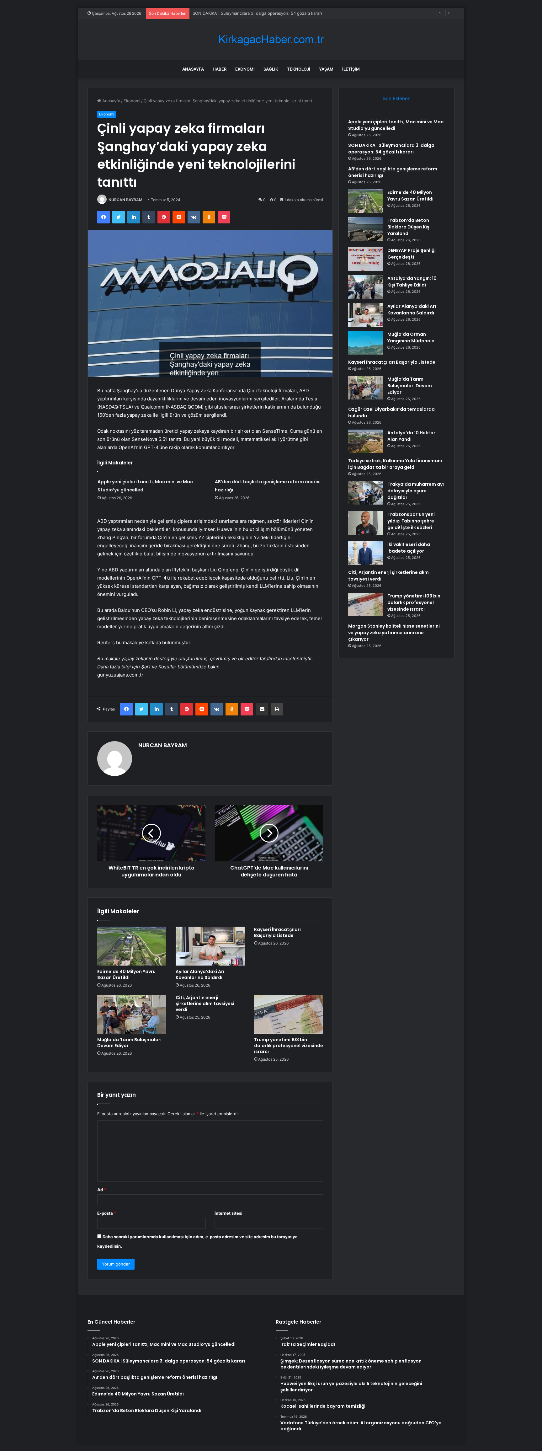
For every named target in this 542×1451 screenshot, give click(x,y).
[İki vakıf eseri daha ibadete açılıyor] (365, 553)
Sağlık (270, 69)
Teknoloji (298, 69)
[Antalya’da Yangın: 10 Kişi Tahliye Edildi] (365, 287)
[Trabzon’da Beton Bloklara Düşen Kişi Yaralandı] (365, 229)
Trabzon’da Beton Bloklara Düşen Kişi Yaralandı (409, 227)
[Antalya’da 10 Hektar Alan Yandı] (365, 441)
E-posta (106, 1213)
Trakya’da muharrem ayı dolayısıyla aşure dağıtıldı (415, 491)
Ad (101, 1189)
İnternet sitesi (228, 1213)
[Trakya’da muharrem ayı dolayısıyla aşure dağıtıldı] (365, 493)
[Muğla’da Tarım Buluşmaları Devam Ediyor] (131, 1014)
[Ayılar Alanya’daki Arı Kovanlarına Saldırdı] (210, 946)
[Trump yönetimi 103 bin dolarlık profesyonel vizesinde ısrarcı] (288, 1014)
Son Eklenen (397, 98)
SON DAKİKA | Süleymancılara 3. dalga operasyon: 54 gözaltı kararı (391, 148)
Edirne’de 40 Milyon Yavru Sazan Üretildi (126, 974)
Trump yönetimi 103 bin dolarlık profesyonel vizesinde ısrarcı (288, 1045)
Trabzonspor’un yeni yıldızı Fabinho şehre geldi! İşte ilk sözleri (411, 521)
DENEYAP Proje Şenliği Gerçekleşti (411, 253)
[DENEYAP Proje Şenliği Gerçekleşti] (365, 259)
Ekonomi (245, 69)
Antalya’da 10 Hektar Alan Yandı (411, 436)
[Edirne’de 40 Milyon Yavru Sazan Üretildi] (131, 946)
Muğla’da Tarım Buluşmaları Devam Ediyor (129, 1042)
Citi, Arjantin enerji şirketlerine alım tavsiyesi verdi (205, 1003)
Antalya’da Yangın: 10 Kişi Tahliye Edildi (412, 281)
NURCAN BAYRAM (125, 199)
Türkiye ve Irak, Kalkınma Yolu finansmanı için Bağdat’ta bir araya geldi (395, 464)
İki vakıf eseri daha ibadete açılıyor (408, 547)
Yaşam (326, 69)
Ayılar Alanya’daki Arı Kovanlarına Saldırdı (200, 974)
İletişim (351, 69)
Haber (219, 69)
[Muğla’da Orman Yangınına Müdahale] (365, 343)
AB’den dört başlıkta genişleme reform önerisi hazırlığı (245, 13)
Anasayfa (193, 69)
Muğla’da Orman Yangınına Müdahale (410, 337)
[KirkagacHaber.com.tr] (271, 39)
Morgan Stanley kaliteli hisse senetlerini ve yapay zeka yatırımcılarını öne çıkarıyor (394, 632)
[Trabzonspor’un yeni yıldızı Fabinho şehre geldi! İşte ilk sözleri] (365, 523)
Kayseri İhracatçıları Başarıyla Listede (277, 932)
